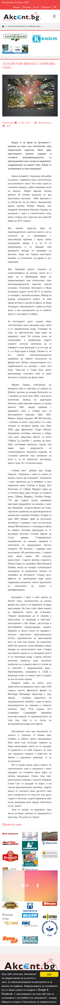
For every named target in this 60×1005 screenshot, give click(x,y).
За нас (36, 7)
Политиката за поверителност (39, 1001)
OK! (49, 974)
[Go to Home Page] (3, 26)
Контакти (46, 7)
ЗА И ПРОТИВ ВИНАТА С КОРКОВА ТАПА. (24, 26)
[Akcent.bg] (21, 16)
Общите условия (11, 1001)
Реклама (26, 7)
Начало (16, 7)
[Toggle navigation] (54, 16)
